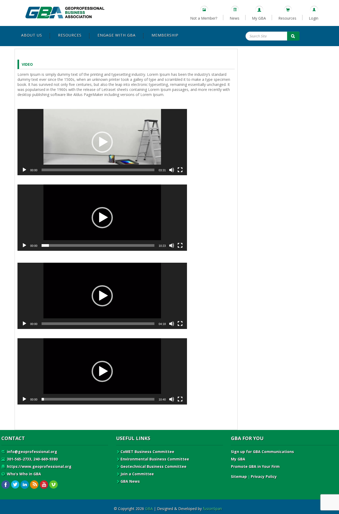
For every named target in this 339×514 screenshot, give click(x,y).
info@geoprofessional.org (31, 451)
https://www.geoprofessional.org (39, 466)
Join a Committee (137, 473)
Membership (165, 35)
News (234, 18)
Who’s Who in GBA (23, 473)
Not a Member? (203, 18)
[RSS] (34, 484)
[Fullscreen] (180, 170)
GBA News (130, 481)
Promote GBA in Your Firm (255, 466)
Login (313, 18)
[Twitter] (15, 484)
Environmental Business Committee (155, 459)
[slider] (98, 170)
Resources (287, 18)
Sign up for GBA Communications (262, 451)
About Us (31, 35)
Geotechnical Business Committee (153, 466)
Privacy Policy (264, 476)
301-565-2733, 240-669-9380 (32, 459)
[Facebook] (5, 484)
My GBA (259, 18)
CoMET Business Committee (147, 451)
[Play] (24, 170)
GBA (149, 508)
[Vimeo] (53, 484)
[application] (102, 142)
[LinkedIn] (24, 484)
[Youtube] (43, 484)
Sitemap (239, 476)
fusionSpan (212, 508)
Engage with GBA (116, 35)
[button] (102, 142)
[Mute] (171, 170)
